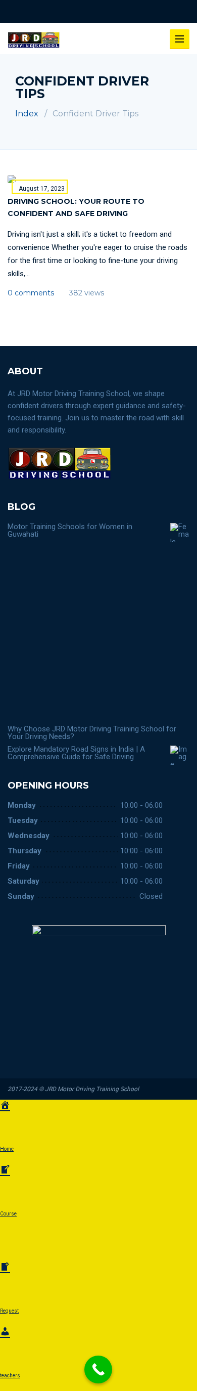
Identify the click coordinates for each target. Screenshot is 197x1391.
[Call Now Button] (98, 1369)
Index (26, 113)
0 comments (31, 292)
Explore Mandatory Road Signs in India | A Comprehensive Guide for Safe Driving (76, 753)
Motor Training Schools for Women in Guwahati (70, 530)
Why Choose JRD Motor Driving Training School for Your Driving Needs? (92, 732)
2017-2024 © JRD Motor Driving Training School (73, 1089)
